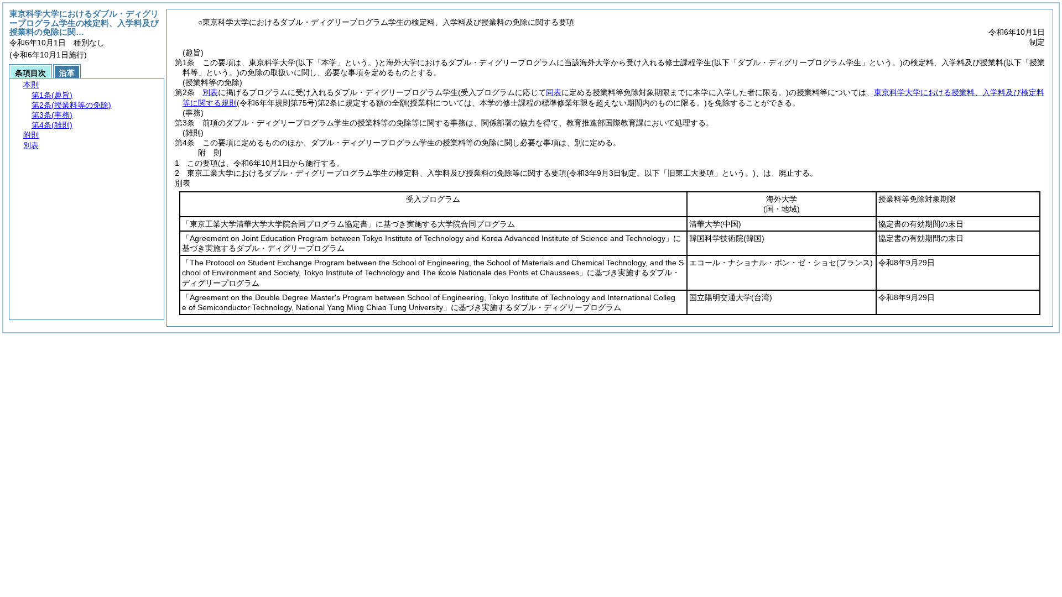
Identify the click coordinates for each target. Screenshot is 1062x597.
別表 (210, 92)
